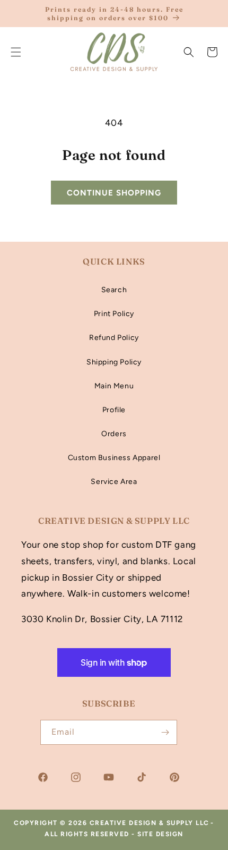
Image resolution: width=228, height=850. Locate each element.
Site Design (160, 834)
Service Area (114, 481)
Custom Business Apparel (114, 457)
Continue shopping (114, 193)
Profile (114, 409)
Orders (114, 433)
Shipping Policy (114, 362)
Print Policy (114, 313)
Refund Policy (114, 337)
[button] (188, 52)
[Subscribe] (165, 732)
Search (114, 289)
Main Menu (114, 385)
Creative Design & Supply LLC (149, 823)
